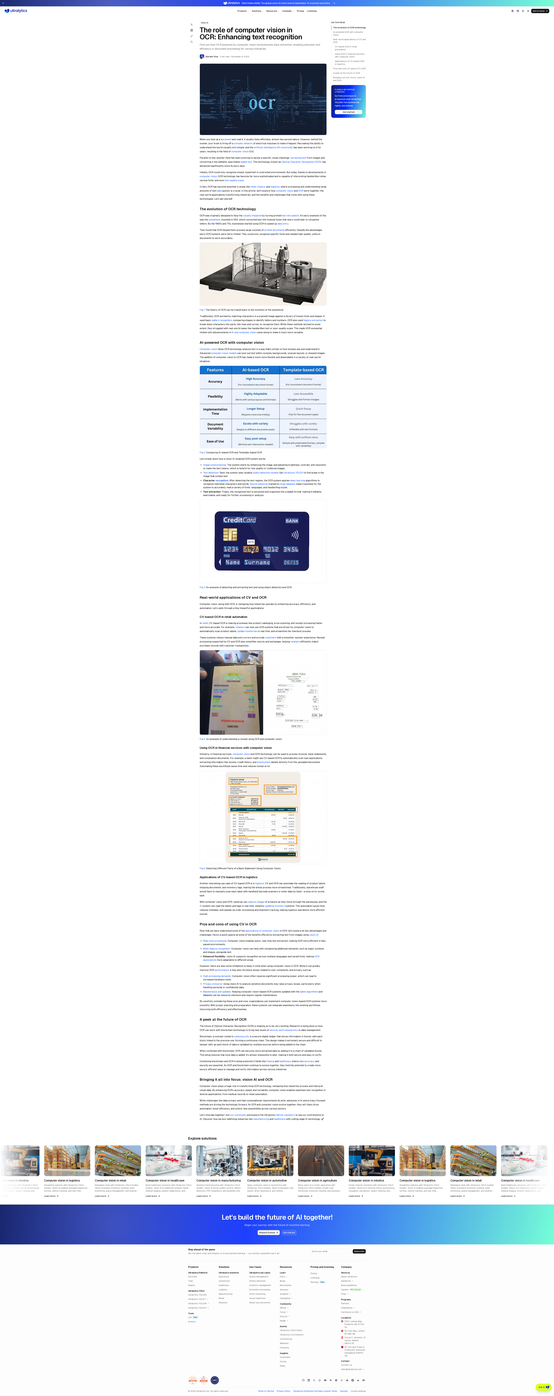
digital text (246, 162)
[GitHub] (303, 1380)
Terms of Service (266, 1391)
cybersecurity (241, 1036)
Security (344, 1391)
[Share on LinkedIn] (191, 30)
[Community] (319, 1380)
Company (287, 11)
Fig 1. (202, 310)
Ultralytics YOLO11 (293, 472)
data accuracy (307, 1061)
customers (270, 637)
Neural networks (259, 484)
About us (345, 1273)
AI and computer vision (244, 332)
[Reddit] (358, 1380)
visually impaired (252, 215)
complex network (243, 143)
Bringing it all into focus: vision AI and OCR (349, 78)
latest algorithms (309, 991)
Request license (267, 1232)
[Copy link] (191, 36)
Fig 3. (202, 587)
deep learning (297, 480)
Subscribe (359, 1251)
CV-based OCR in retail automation (346, 48)
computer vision (240, 151)
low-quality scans (234, 180)
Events (283, 1326)
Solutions (256, 11)
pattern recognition (222, 320)
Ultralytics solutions (229, 1273)
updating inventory (275, 906)
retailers (240, 627)
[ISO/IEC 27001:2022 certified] (192, 1380)
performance (222, 970)
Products (242, 11)
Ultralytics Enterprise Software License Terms (315, 1391)
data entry (283, 223)
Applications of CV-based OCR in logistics (349, 62)
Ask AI (542, 1387)
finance (261, 186)
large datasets (287, 484)
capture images (256, 902)
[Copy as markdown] (191, 41)
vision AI (313, 934)
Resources (271, 11)
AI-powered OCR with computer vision (348, 33)
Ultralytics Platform (197, 1273)
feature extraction (313, 320)
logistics (275, 186)
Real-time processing (214, 941)
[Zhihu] (352, 1380)
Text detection (210, 472)
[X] (314, 1380)
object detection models (266, 472)
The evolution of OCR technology (349, 27)
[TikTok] (341, 1380)
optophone (214, 219)
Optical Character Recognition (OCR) (301, 162)
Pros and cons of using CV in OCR (349, 68)
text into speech (290, 215)
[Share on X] (191, 24)
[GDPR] (214, 1380)
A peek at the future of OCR (346, 73)
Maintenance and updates (217, 991)
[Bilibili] (347, 1380)
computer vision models (224, 353)
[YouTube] (325, 1380)
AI (201, 906)
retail (253, 186)
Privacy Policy (283, 1391)
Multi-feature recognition (216, 948)
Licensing (312, 11)
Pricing (300, 11)
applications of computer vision (262, 930)
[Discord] (363, 1380)
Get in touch (539, 11)
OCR (300, 190)
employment (264, 762)
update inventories (247, 631)
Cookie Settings (358, 1391)
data (219, 190)
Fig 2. (202, 452)
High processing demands (217, 976)
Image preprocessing (214, 465)
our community (238, 1115)
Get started (348, 112)
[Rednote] (336, 1380)
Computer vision (208, 349)
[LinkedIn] (308, 1380)
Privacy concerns (212, 984)
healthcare (285, 1061)
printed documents (274, 230)
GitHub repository (285, 1115)
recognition (222, 480)
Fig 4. (203, 739)
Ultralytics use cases (259, 1273)
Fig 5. (202, 868)
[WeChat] (330, 1380)
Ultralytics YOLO (196, 1291)
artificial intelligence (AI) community (273, 147)
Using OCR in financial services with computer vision (349, 55)
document (226, 139)
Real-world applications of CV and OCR (349, 40)
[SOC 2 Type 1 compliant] (203, 1380)
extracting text (298, 157)
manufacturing (261, 1119)
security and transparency (284, 1030)
